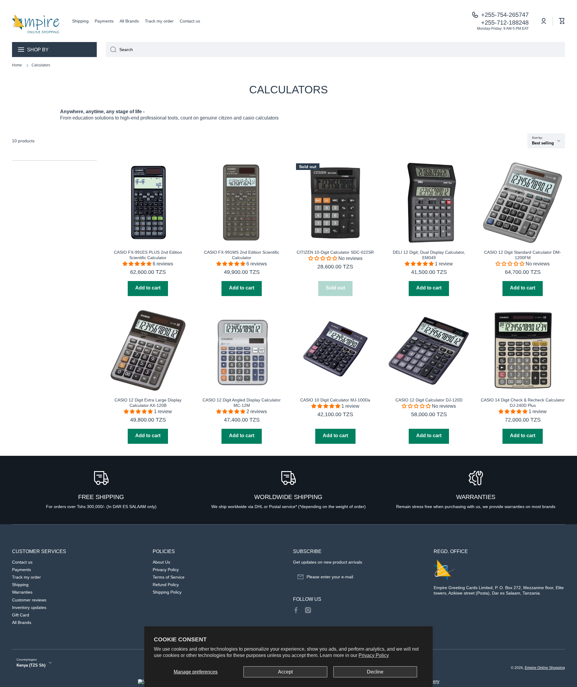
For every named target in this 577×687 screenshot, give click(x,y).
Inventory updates (29, 607)
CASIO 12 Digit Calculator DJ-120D (429, 400)
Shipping (20, 584)
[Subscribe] (417, 576)
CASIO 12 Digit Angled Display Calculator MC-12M (242, 403)
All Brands (21, 622)
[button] (562, 21)
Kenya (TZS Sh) (31, 665)
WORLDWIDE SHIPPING (288, 497)
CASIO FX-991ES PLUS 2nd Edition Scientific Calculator (148, 255)
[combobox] (335, 49)
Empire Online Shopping (545, 668)
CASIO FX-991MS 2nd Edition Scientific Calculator (241, 255)
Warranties (22, 592)
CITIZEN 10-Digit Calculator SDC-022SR (335, 252)
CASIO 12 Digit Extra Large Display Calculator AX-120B (148, 403)
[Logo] (36, 21)
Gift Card (20, 615)
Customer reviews (29, 600)
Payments (21, 569)
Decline (375, 671)
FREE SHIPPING (101, 497)
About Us (161, 562)
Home (17, 65)
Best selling (543, 143)
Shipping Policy (167, 592)
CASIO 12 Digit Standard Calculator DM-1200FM (522, 255)
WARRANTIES (475, 497)
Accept (285, 671)
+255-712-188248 (505, 22)
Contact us (22, 562)
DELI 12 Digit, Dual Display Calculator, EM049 (429, 255)
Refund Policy (166, 584)
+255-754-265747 (505, 14)
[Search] (111, 49)
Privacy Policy (374, 655)
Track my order (26, 577)
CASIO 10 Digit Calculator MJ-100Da (335, 400)
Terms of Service (169, 577)
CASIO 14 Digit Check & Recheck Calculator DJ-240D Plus (523, 403)
